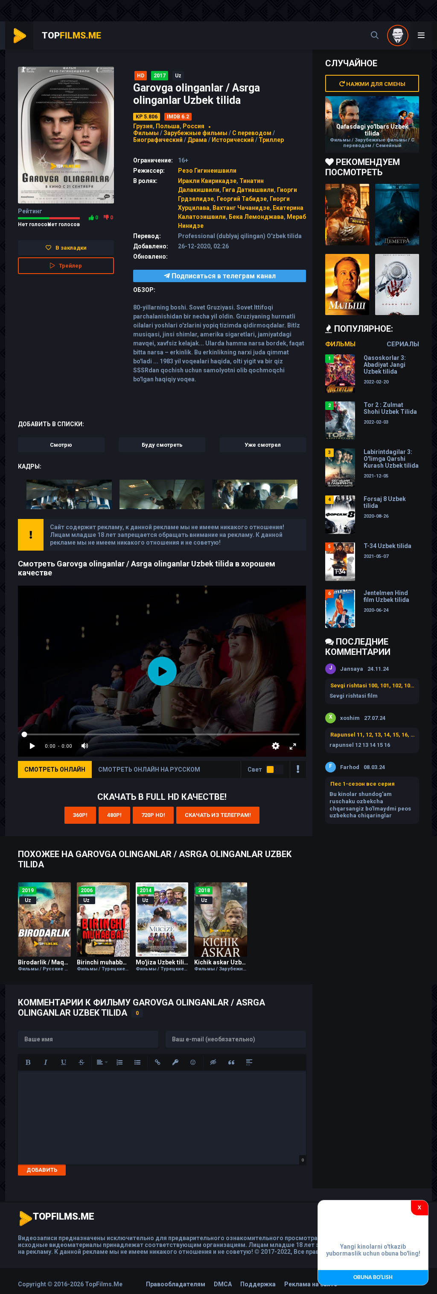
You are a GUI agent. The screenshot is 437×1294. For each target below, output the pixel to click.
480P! (114, 815)
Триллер (271, 139)
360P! (80, 815)
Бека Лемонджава (256, 216)
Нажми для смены (375, 84)
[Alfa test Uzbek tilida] (397, 284)
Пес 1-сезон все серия (362, 784)
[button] (28, 1062)
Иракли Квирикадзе (207, 180)
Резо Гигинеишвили (207, 170)
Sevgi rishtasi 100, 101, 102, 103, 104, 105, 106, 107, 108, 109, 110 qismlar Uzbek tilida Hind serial (372, 685)
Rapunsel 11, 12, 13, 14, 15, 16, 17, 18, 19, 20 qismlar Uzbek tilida (372, 734)
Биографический (158, 139)
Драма (197, 139)
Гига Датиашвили (248, 189)
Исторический (233, 139)
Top (71, 35)
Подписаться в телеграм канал (223, 276)
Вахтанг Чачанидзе (241, 207)
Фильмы (146, 133)
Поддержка (258, 1284)
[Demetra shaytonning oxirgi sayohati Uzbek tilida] (397, 214)
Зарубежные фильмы (195, 133)
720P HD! (153, 815)
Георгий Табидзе (242, 198)
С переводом (252, 133)
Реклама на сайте (310, 1284)
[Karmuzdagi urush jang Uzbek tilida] (347, 214)
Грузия (143, 126)
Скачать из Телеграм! (218, 815)
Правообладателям (175, 1284)
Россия (193, 126)
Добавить (41, 1170)
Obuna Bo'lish (373, 1277)
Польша (168, 126)
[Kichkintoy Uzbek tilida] (347, 284)
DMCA (223, 1284)
